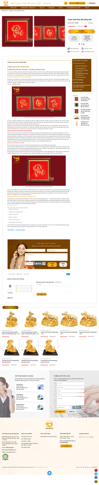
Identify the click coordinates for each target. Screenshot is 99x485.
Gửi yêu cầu (52, 264)
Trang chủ (13, 7)
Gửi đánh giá (42, 294)
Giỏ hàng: (92, 3)
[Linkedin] (88, 437)
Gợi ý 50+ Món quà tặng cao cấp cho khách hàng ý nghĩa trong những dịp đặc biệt (85, 117)
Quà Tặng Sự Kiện (77, 89)
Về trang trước (12, 274)
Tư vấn (74, 38)
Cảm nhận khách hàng (74, 7)
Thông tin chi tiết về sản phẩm (16, 62)
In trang (27, 274)
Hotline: (77, 3)
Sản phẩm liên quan (10, 307)
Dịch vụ (42, 7)
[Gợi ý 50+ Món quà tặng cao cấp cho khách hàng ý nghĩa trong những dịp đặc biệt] (76, 117)
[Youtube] (80, 437)
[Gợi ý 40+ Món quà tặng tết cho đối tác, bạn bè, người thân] (76, 105)
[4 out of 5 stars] (59, 282)
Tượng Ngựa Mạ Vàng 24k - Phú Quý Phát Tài (82, 74)
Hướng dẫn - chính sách (28, 7)
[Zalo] (84, 44)
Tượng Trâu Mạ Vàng (80, 68)
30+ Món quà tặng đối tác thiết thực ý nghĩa (85, 111)
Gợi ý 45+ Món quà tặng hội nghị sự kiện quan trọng (85, 99)
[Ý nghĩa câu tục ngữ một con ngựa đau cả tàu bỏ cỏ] (76, 123)
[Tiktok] (81, 44)
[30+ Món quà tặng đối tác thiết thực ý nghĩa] (76, 111)
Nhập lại (63, 264)
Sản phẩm (51, 7)
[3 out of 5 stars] (58, 282)
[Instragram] (83, 437)
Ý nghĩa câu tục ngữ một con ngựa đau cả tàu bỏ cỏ (85, 123)
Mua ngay (81, 31)
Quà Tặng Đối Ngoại (78, 79)
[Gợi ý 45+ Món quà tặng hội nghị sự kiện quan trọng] (76, 99)
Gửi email (20, 274)
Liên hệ (87, 7)
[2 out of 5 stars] (56, 282)
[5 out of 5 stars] (60, 282)
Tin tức (61, 7)
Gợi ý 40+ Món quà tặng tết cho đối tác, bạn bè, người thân (85, 105)
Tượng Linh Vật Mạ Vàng (81, 66)
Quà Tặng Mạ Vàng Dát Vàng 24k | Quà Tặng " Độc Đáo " (81, 86)
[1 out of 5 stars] (55, 282)
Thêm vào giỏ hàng (87, 38)
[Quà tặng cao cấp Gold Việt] (6, 3)
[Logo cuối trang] (49, 424)
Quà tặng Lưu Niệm (78, 82)
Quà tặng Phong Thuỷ (19, 10)
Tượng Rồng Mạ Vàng (80, 77)
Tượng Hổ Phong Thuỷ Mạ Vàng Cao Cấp (81, 71)
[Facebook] (79, 44)
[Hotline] (96, 470)
